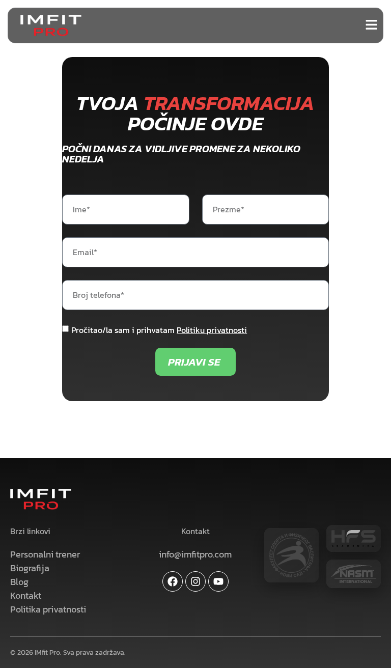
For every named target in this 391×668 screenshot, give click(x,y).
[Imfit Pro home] (50, 25)
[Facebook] (172, 581)
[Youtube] (218, 581)
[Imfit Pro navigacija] (371, 24)
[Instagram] (195, 581)
